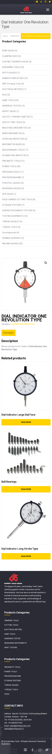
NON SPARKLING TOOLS (13, 150)
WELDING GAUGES (10, 243)
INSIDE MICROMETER (12, 133)
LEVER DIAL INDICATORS (13, 139)
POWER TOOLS (9, 166)
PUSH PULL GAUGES (11, 183)
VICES (6, 694)
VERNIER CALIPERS (11, 238)
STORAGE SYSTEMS (11, 205)
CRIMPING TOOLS (11, 621)
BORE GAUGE (8, 50)
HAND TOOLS (8, 100)
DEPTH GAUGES (9, 73)
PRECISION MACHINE (11, 177)
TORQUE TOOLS (9, 227)
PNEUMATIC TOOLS (11, 161)
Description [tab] (8, 333)
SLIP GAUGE (7, 194)
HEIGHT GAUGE (9, 111)
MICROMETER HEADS (12, 144)
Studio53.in (5, 744)
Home (5, 36)
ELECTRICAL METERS (12, 89)
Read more (26, 422)
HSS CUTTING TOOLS (12, 122)
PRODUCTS (15, 36)
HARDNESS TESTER (11, 106)
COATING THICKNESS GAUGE (15, 61)
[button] (45, 262)
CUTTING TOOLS (11, 625)
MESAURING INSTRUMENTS (15, 643)
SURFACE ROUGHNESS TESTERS (17, 210)
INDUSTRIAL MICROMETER (14, 128)
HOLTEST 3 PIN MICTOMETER (16, 117)
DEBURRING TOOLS (11, 67)
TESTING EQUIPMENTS (13, 216)
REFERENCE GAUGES (11, 188)
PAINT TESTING (10, 648)
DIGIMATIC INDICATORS (13, 78)
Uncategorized (9, 232)
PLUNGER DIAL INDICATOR (14, 155)
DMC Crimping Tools (11, 84)
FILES (4, 95)
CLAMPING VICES (10, 56)
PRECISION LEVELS (10, 172)
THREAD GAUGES (10, 221)
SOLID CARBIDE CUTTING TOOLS (17, 199)
